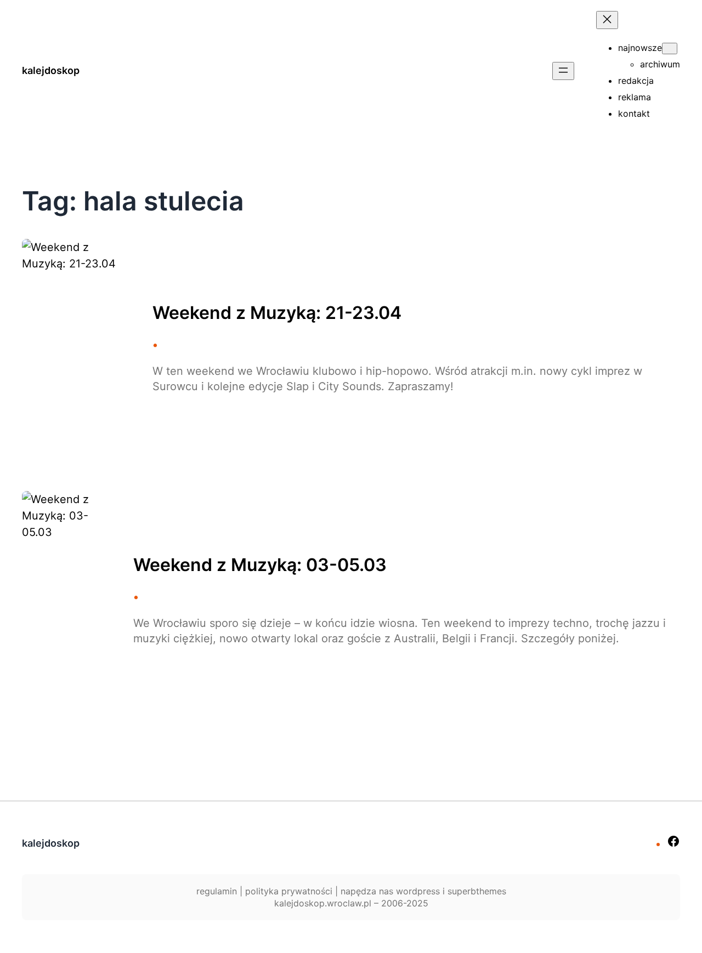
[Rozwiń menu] (563, 71)
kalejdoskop (51, 70)
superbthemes (477, 891)
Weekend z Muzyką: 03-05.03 (260, 565)
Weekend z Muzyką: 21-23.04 (276, 313)
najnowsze (640, 47)
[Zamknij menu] (607, 20)
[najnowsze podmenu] (669, 48)
